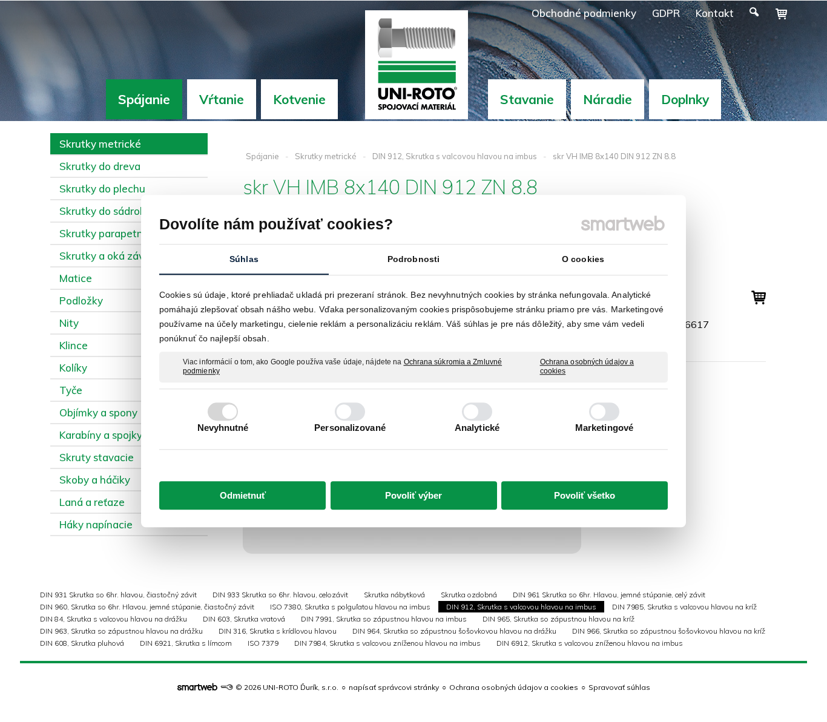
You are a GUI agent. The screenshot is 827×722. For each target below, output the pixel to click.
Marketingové (604, 427)
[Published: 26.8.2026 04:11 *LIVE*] (226, 687)
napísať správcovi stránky (394, 687)
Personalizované (350, 427)
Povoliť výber (413, 495)
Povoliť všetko (584, 495)
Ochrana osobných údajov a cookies (587, 367)
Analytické (477, 427)
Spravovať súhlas (619, 687)
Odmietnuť (243, 495)
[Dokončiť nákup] (781, 14)
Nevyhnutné (223, 427)
